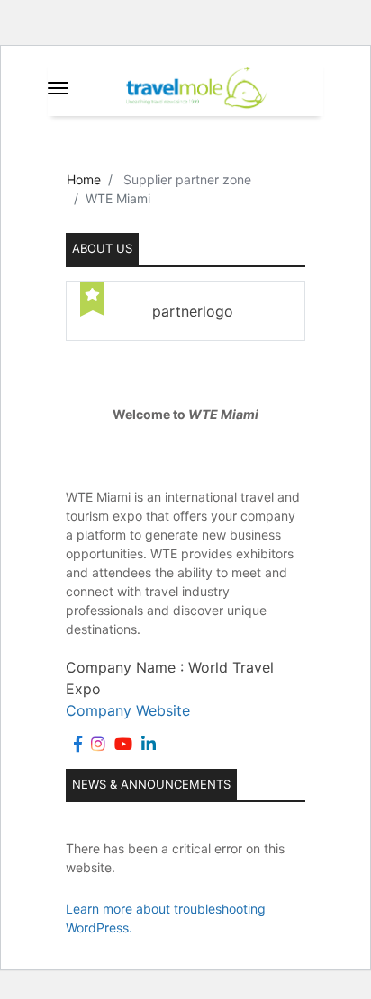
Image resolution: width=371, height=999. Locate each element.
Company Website (128, 710)
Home (84, 179)
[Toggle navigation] (58, 88)
